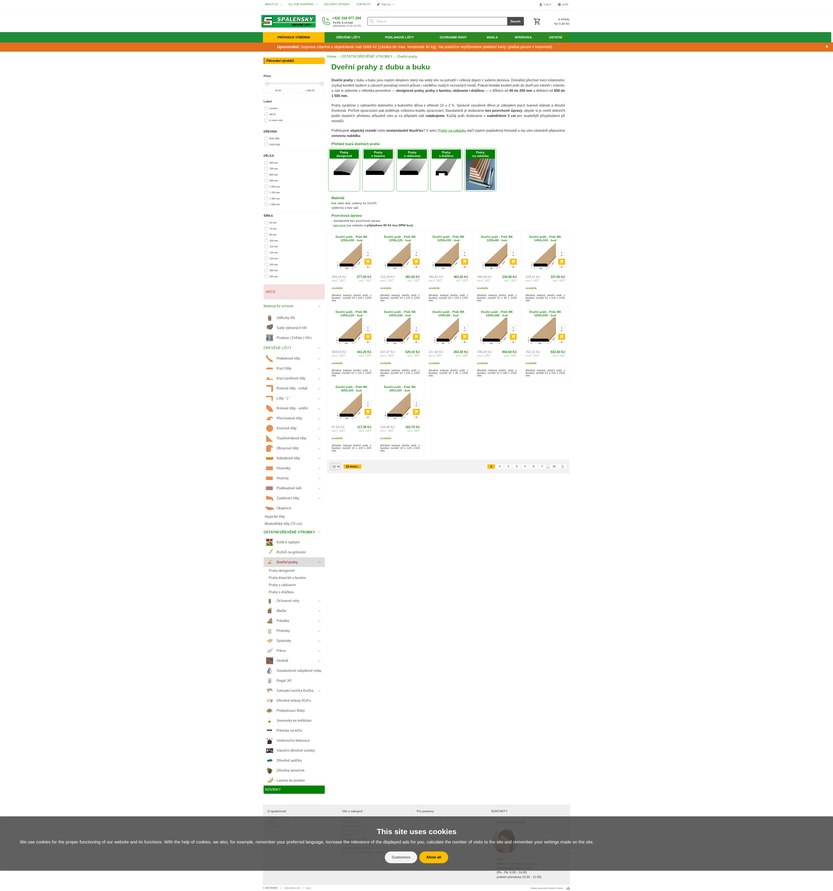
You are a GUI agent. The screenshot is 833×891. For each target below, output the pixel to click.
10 (554, 466)
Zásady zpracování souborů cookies (546, 888)
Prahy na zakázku (452, 130)
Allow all (433, 857)
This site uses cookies (416, 831)
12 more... (352, 466)
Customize (401, 857)
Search (515, 21)
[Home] (288, 21)
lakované (340, 225)
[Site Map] (568, 888)
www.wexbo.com (292, 888)
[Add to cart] (367, 262)
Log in (308, 888)
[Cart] (551, 21)
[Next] (562, 466)
